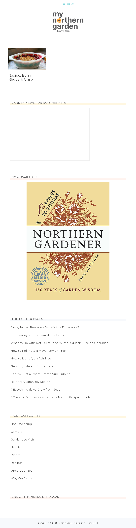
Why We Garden (22, 478)
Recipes (16, 462)
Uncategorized (22, 470)
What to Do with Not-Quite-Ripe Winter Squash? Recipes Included (59, 343)
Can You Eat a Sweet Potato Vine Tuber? (40, 374)
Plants (15, 455)
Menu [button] (70, 4)
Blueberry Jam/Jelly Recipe (30, 381)
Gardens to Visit (22, 439)
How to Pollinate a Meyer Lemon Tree (38, 350)
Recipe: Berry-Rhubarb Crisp (20, 77)
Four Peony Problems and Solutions (37, 335)
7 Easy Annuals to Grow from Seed (36, 389)
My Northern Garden (68, 22)
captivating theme (69, 523)
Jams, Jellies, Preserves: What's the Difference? (45, 327)
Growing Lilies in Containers (32, 366)
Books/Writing (21, 424)
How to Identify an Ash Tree (31, 358)
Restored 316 (91, 523)
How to (16, 447)
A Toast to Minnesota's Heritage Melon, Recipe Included (52, 397)
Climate (16, 431)
